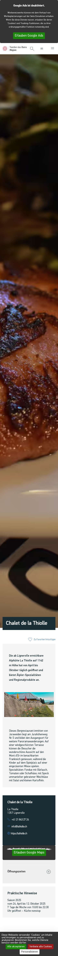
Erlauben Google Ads (29, 35)
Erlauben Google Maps (29, 852)
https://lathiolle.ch (19, 833)
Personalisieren (29, 952)
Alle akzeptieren (16, 946)
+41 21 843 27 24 (20, 819)
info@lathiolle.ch (19, 826)
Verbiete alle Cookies (40, 946)
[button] (32, 49)
